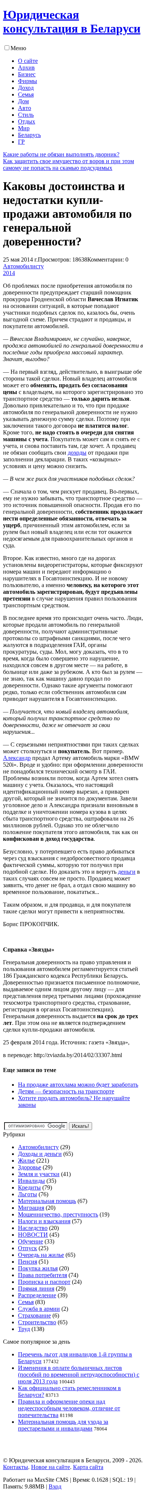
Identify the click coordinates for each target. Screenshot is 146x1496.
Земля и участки (39, 1174)
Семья (26, 1302)
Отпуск (27, 1248)
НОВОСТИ (33, 1234)
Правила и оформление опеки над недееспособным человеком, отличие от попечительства (69, 1408)
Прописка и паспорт (44, 1282)
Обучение (30, 1241)
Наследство (33, 1228)
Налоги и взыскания (44, 1221)
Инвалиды (31, 1181)
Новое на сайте (50, 1467)
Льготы (27, 1194)
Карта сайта (88, 1467)
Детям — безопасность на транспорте (66, 1091)
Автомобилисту (23, 266)
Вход (55, 1486)
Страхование (34, 1315)
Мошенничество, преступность (58, 1214)
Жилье (26, 1160)
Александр (17, 758)
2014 (9, 273)
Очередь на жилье (41, 1255)
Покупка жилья (38, 1268)
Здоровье (29, 1167)
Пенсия (27, 1261)
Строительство (37, 1322)
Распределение (37, 1295)
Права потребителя (42, 1275)
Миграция (31, 1208)
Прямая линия (36, 1288)
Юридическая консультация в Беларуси (71, 21)
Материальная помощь (47, 1201)
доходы (77, 452)
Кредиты (29, 1187)
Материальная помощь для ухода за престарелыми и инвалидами (63, 1425)
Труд (24, 1329)
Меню (18, 48)
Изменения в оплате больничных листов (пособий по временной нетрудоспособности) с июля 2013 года (78, 1374)
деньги (127, 871)
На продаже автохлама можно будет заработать (78, 1084)
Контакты (15, 1467)
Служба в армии (39, 1309)
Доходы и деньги (40, 1154)
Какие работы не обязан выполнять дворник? (61, 154)
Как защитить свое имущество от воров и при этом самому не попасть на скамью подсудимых (68, 164)
